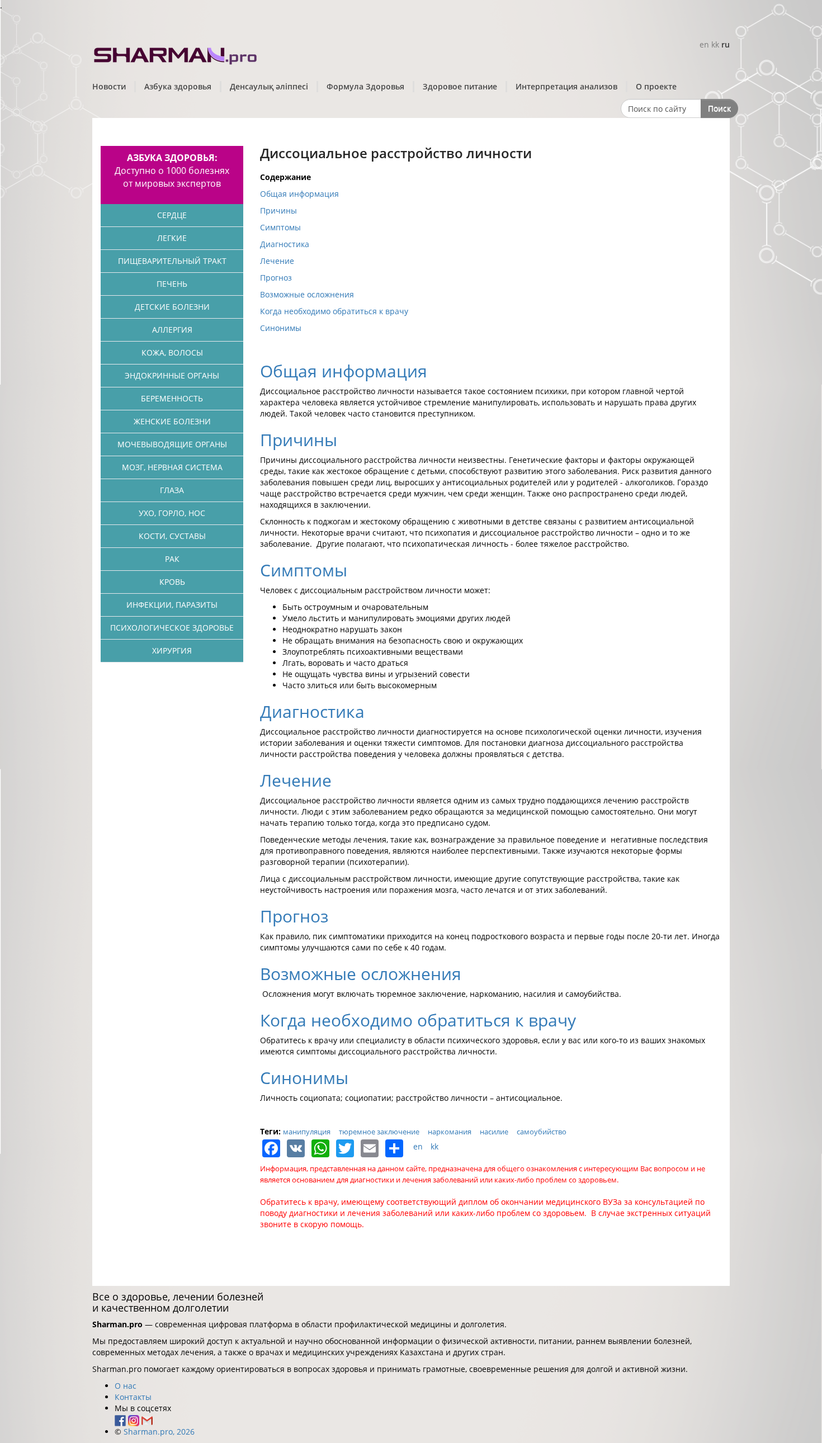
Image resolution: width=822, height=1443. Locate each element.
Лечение (277, 261)
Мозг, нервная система (172, 467)
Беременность (172, 398)
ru (725, 44)
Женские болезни (172, 421)
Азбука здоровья (177, 86)
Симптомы (280, 227)
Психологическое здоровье (172, 627)
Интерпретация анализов (566, 86)
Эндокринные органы (172, 375)
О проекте (656, 86)
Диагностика (284, 244)
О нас (125, 1385)
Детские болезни (172, 306)
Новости (109, 86)
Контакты (133, 1397)
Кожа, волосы (172, 352)
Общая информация (299, 193)
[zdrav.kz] (176, 53)
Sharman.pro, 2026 (159, 1431)
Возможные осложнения (307, 294)
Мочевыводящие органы (172, 444)
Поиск (719, 108)
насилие (494, 1132)
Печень (172, 283)
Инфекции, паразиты (172, 604)
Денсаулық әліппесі (269, 86)
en (704, 44)
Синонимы (280, 328)
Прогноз (276, 277)
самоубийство (541, 1132)
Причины (278, 210)
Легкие (172, 238)
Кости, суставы (172, 536)
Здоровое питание (460, 86)
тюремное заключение (379, 1132)
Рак (172, 558)
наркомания (449, 1132)
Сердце (172, 215)
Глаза (172, 490)
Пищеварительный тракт (172, 261)
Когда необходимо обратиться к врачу (334, 311)
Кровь (172, 581)
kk (715, 44)
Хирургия (172, 650)
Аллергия (172, 329)
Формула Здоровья (365, 86)
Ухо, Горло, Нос (172, 513)
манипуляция (306, 1132)
